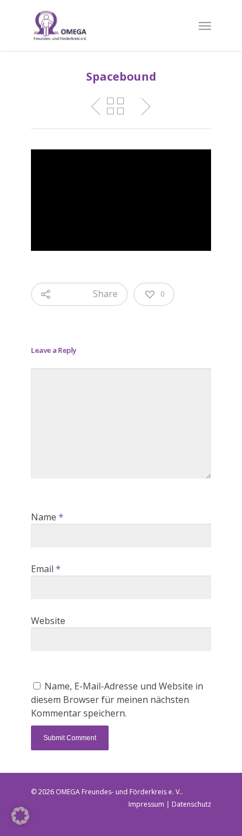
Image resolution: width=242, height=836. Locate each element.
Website (48, 620)
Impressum (146, 804)
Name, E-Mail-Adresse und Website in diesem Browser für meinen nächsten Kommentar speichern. (117, 699)
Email (46, 569)
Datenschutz (191, 804)
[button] (20, 815)
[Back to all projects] (115, 107)
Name (47, 517)
